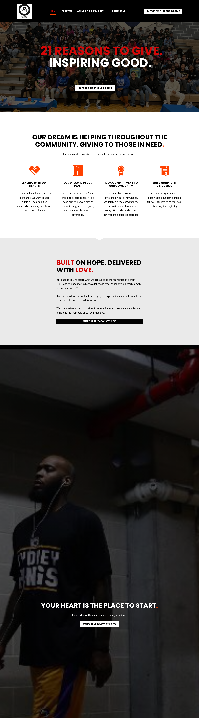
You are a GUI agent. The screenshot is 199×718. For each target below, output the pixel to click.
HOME (53, 11)
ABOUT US (67, 11)
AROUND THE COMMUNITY (90, 11)
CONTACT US (118, 11)
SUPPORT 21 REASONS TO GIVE (163, 11)
